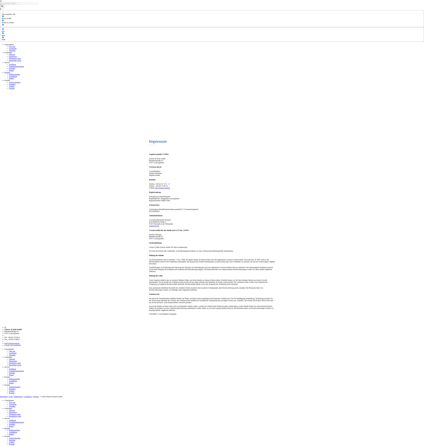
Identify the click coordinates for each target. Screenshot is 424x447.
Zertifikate (12, 64)
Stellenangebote (14, 74)
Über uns (12, 47)
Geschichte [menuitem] (13, 404)
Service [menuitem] (7, 418)
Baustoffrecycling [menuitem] (15, 416)
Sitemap (36, 397)
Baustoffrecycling (15, 60)
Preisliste (12, 68)
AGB (11, 397)
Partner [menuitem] (11, 426)
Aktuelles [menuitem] (12, 406)
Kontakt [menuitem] (7, 436)
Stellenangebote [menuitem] (14, 430)
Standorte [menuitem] (12, 440)
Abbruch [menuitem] (12, 410)
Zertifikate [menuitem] (12, 420)
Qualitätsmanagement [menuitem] (16, 422)
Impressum (4, 397)
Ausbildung (13, 76)
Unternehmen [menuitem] (9, 400)
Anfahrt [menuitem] (11, 442)
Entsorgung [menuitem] (13, 412)
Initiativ (11, 78)
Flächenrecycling (15, 58)
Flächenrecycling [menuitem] (15, 414)
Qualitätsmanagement (16, 66)
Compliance (28, 397)
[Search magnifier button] (2, 6)
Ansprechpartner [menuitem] (14, 438)
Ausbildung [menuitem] (13, 432)
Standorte (12, 84)
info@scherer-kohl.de (162, 188)
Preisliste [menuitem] (12, 424)
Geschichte (13, 49)
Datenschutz (18, 397)
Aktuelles (12, 51)
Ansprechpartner (14, 82)
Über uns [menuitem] (12, 402)
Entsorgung (13, 56)
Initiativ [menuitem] (11, 434)
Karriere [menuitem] (7, 428)
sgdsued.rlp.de (154, 226)
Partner (11, 70)
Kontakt (11, 88)
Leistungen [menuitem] (8, 408)
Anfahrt (11, 86)
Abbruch (12, 54)
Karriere (7, 72)
